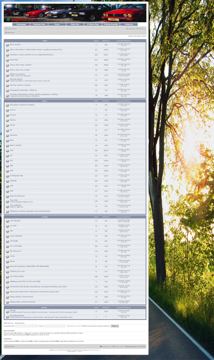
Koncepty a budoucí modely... (22, 105)
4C (11, 130)
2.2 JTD (13, 226)
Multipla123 (122, 226)
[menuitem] (140, 28)
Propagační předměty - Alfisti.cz (23, 90)
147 (11, 160)
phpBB (59, 350)
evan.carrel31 (123, 197)
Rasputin (122, 121)
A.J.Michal (123, 262)
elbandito (122, 166)
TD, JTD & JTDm (17, 276)
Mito (12, 140)
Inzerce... (44, 307)
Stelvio (13, 120)
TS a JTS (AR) (16, 246)
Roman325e (80, 341)
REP (122, 161)
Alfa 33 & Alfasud (17, 196)
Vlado (122, 60)
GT (11, 155)
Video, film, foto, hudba (20, 70)
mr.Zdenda (123, 302)
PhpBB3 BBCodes (95, 350)
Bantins (122, 317)
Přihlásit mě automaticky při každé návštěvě (95, 326)
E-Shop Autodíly (111, 24)
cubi (122, 186)
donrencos (123, 207)
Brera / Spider (15, 145)
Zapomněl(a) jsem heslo (74, 326)
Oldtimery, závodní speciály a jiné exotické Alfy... (30, 211)
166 (11, 166)
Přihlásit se (8, 323)
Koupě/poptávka (17, 315)
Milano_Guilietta (122, 221)
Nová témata (15, 44)
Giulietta (13, 135)
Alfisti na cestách (17, 74)
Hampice (122, 191)
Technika (45, 217)
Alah (122, 146)
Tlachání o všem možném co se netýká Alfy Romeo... (32, 55)
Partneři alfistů (16, 79)
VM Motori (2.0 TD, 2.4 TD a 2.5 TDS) (25, 281)
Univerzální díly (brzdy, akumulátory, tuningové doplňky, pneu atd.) (38, 287)
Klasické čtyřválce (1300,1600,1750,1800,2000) (29, 266)
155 (11, 186)
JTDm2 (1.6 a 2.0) (17, 271)
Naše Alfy (75, 24)
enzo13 (122, 176)
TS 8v (12, 256)
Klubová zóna (39, 24)
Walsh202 (123, 287)
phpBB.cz (80, 351)
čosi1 (122, 141)
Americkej (123, 55)
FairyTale (123, 247)
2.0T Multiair (15, 221)
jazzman (122, 136)
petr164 (122, 181)
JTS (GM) (14, 241)
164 (11, 191)
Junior (12, 110)
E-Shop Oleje (93, 24)
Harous (122, 50)
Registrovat (20, 323)
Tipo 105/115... (16, 205)
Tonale (13, 115)
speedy (122, 86)
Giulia (12, 125)
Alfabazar (129, 24)
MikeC (123, 252)
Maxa (122, 297)
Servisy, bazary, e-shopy (20, 85)
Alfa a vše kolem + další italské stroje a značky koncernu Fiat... (36, 50)
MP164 (123, 257)
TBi (11, 231)
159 (11, 150)
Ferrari (123, 171)
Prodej (12, 310)
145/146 (13, 181)
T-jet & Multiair (16, 236)
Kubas (123, 45)
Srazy (57, 24)
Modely (44, 101)
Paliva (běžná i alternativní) (21, 297)
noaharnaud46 (122, 76)
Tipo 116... (14, 200)
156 (11, 171)
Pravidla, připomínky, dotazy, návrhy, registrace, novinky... (34, 94)
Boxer (12, 261)
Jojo (122, 131)
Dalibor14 (123, 272)
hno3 (122, 70)
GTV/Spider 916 (16, 176)
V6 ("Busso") (15, 251)
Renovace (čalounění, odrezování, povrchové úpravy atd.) (34, 292)
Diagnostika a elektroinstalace (23, 302)
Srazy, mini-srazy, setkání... (21, 65)
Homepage (21, 24)
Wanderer (123, 156)
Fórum (44, 41)
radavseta (123, 277)
